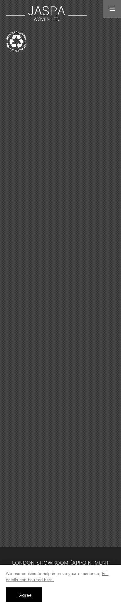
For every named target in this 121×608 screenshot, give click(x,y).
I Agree (24, 595)
